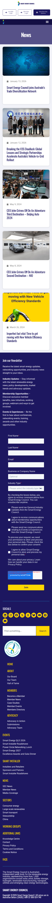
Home (10, 664)
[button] (47, 22)
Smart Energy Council (15, 890)
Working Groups (12, 826)
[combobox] (19, 631)
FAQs (5, 859)
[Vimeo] (45, 615)
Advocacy (12, 715)
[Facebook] (16, 615)
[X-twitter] (22, 615)
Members (12, 690)
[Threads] (28, 615)
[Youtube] (39, 615)
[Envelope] (5, 620)
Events (6, 735)
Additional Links (11, 833)
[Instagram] (10, 615)
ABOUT (10, 671)
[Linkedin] (5, 615)
